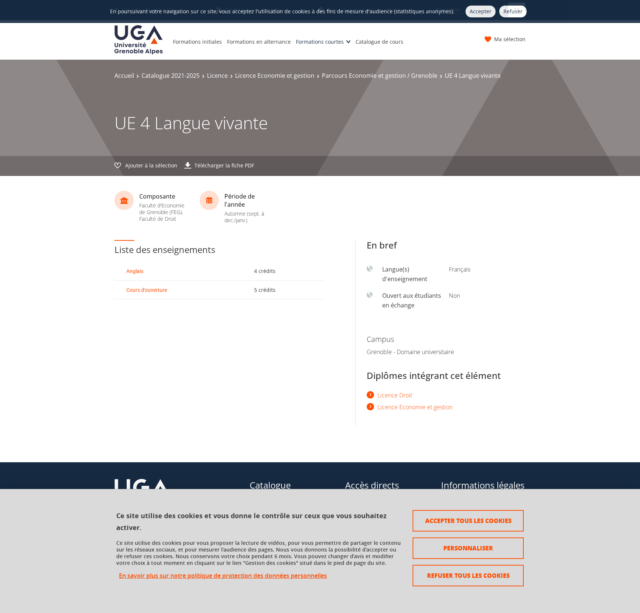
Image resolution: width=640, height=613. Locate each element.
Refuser (513, 11)
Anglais (134, 270)
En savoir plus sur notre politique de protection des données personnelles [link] (223, 575)
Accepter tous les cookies (468, 520)
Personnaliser (468, 548)
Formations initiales (197, 41)
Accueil (124, 75)
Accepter (480, 11)
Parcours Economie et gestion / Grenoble (379, 75)
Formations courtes (320, 41)
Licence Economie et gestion (274, 75)
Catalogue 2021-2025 (170, 75)
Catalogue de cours (379, 41)
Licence (217, 75)
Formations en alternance (259, 41)
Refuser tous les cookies (468, 575)
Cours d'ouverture (146, 289)
